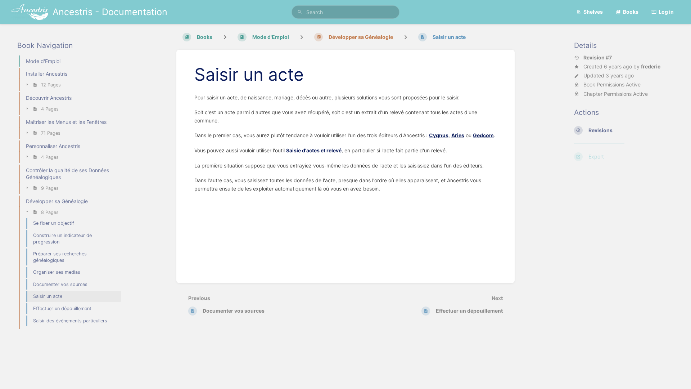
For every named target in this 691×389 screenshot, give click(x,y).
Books (630, 12)
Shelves (593, 12)
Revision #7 (597, 58)
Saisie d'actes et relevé (314, 150)
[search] (345, 12)
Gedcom (483, 135)
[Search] (299, 12)
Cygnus (438, 135)
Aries (457, 135)
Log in (666, 12)
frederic (650, 66)
